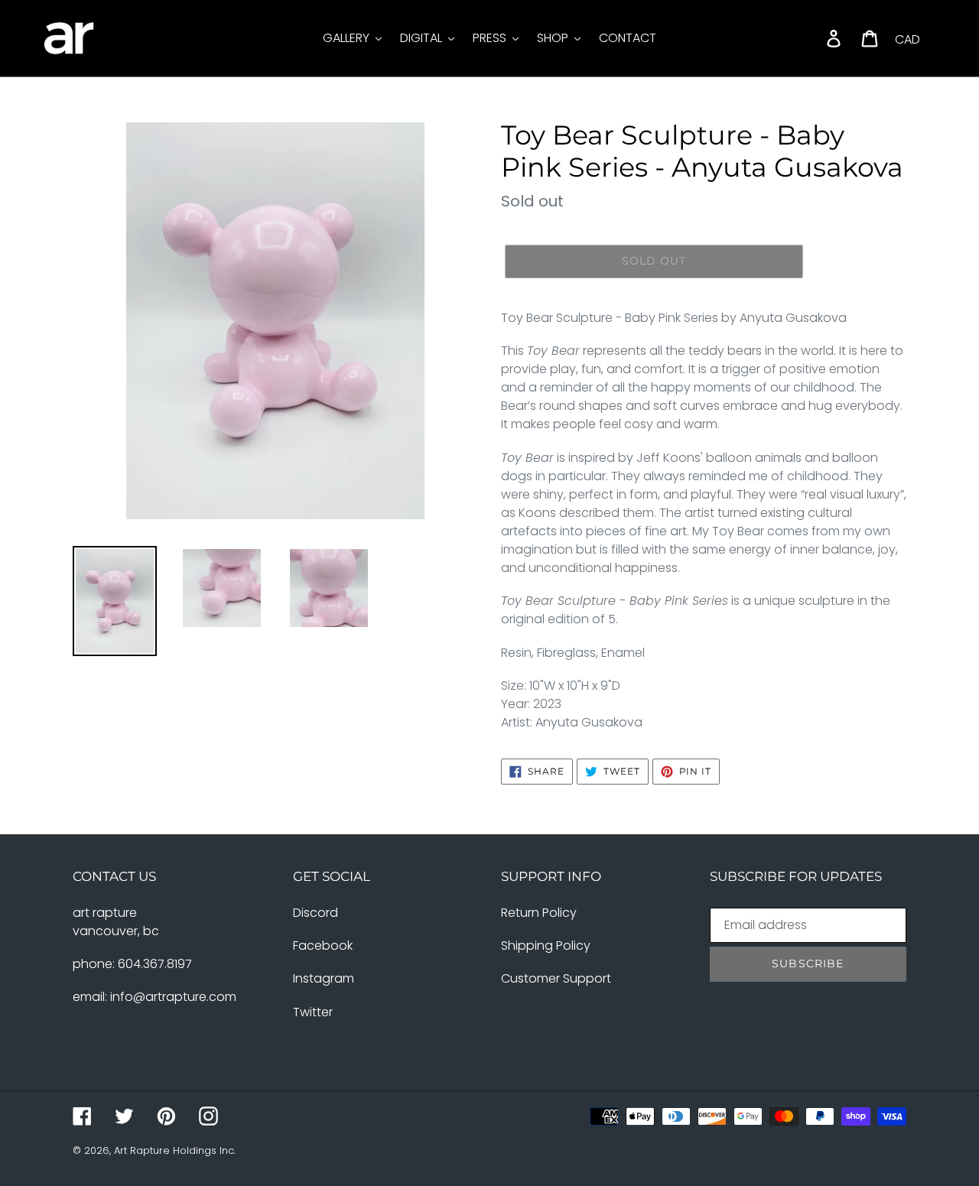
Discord (315, 912)
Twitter (313, 1012)
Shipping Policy (545, 945)
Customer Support (556, 978)
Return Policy (539, 912)
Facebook (323, 945)
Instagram (323, 978)
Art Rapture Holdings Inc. (175, 1150)
